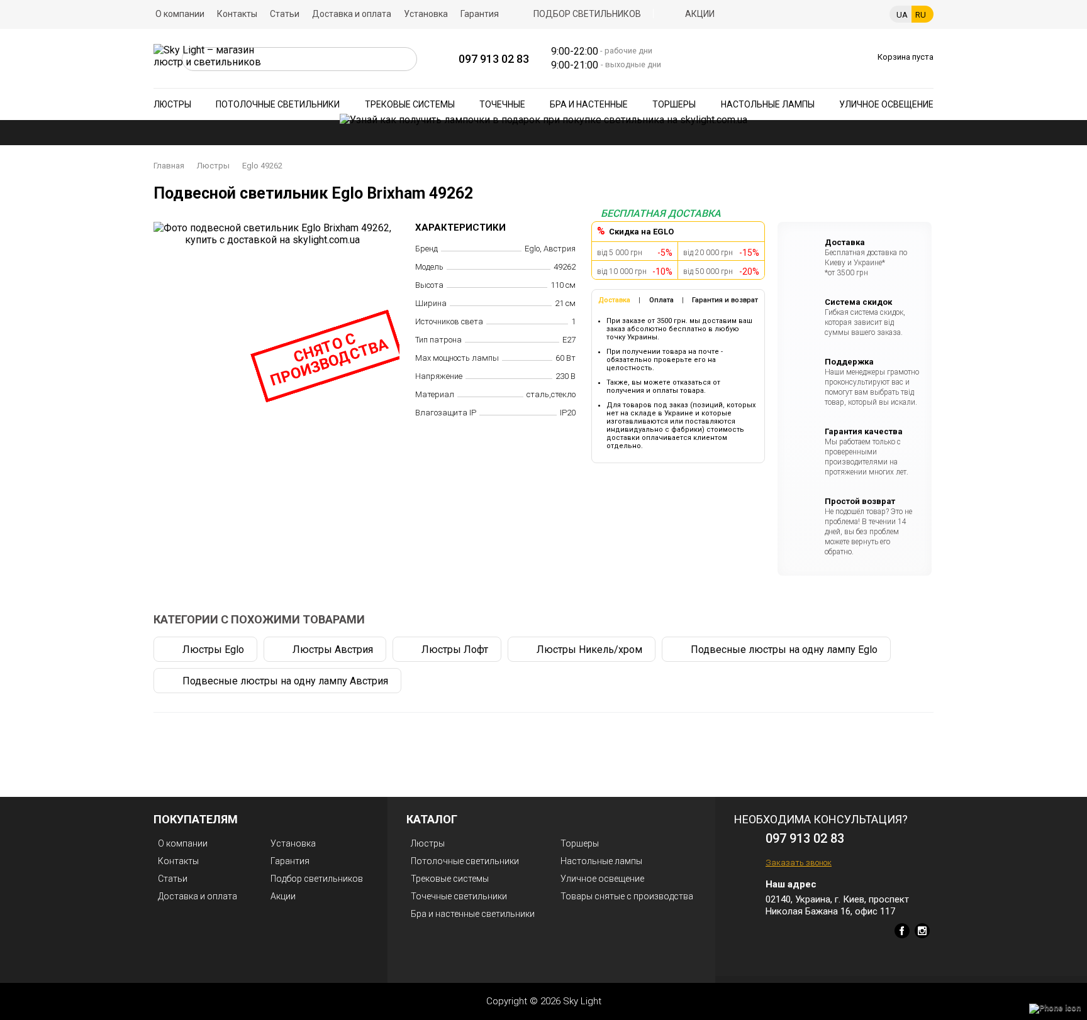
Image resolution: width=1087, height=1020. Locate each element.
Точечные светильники (459, 896)
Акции (700, 14)
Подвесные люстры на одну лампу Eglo (784, 649)
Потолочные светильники (278, 104)
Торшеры (674, 104)
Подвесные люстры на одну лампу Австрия (285, 681)
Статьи (284, 14)
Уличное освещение (886, 104)
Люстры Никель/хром (589, 649)
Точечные (502, 104)
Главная (168, 165)
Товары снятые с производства (626, 896)
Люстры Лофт (454, 649)
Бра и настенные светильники (473, 914)
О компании (179, 14)
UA (902, 14)
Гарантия (479, 14)
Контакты (237, 14)
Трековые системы (410, 104)
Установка (426, 14)
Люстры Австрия (333, 649)
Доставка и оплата (351, 14)
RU (920, 14)
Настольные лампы (768, 104)
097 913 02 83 (494, 58)
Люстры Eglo (213, 649)
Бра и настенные (589, 104)
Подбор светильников (587, 14)
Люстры (172, 104)
